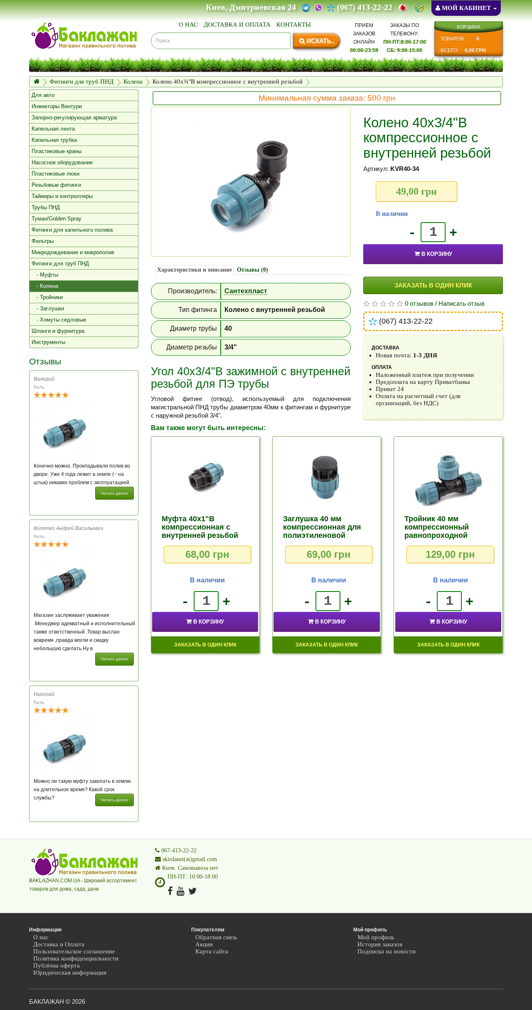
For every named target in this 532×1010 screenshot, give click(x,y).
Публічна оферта (56, 965)
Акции (204, 944)
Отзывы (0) (252, 270)
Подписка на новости (386, 951)
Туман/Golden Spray (56, 218)
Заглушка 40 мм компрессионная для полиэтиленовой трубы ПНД (322, 531)
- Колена (45, 286)
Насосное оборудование (62, 162)
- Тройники (47, 297)
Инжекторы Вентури (57, 106)
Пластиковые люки (55, 174)
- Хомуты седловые (59, 320)
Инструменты (48, 342)
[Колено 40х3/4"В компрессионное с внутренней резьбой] (251, 182)
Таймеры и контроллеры (62, 196)
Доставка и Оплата (237, 24)
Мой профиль (375, 937)
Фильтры (43, 241)
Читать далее (114, 493)
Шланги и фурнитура (58, 331)
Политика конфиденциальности (75, 958)
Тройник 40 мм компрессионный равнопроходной (436, 527)
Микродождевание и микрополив (73, 252)
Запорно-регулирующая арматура (74, 117)
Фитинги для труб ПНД (81, 81)
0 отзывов (419, 303)
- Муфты (45, 275)
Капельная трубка (54, 140)
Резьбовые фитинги (56, 185)
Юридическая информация (69, 972)
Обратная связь (216, 937)
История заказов (379, 944)
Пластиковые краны (56, 151)
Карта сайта (211, 951)
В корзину (436, 254)
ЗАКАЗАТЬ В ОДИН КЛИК (433, 285)
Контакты (293, 24)
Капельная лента (53, 129)
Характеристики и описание (194, 270)
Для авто (43, 95)
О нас (188, 24)
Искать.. (319, 40)
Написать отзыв (461, 303)
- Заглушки (48, 308)
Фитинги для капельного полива (72, 230)
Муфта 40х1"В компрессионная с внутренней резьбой (200, 527)
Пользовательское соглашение (74, 951)
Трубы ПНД (46, 207)
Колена (133, 81)
